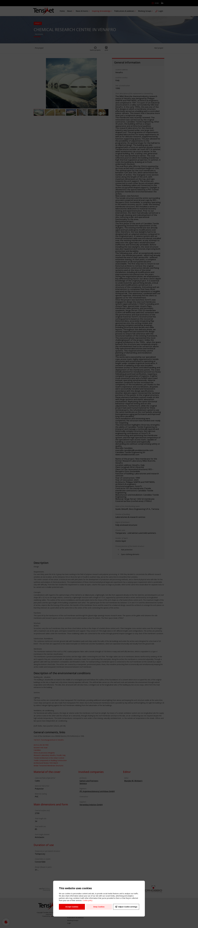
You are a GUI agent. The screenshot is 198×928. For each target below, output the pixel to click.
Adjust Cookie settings (127, 907)
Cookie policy (87, 900)
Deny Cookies (98, 907)
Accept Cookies (71, 907)
